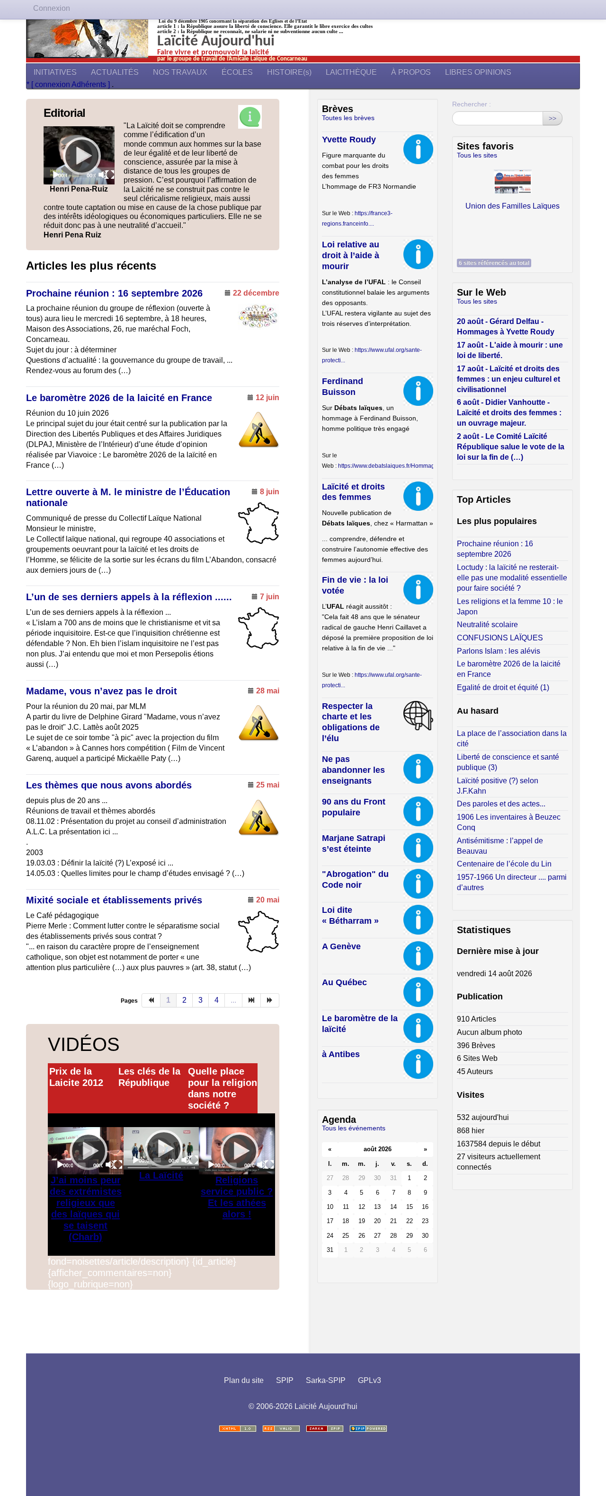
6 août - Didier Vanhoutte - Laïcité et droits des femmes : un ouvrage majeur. (509, 412)
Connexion (51, 8)
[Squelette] (325, 1428)
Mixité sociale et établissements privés (114, 900)
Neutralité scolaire (487, 625)
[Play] (79, 156)
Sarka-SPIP (326, 1380)
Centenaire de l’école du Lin (504, 864)
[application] (79, 155)
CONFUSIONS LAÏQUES (500, 638)
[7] (251, 1000)
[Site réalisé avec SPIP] (368, 1428)
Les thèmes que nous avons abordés (109, 785)
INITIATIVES (55, 72)
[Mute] (102, 174)
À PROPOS (411, 72)
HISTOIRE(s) (289, 72)
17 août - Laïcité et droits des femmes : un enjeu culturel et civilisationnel (508, 379)
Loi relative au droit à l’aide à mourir (350, 255)
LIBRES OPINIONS (478, 72)
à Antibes (341, 1054)
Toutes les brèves (348, 118)
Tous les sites (477, 155)
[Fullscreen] (110, 174)
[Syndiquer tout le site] (281, 1428)
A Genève (341, 946)
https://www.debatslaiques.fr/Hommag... (388, 466)
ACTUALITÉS (115, 72)
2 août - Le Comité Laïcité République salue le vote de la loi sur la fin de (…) (510, 446)
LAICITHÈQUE (351, 72)
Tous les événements (353, 1128)
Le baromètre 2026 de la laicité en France (119, 398)
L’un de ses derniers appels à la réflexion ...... (129, 597)
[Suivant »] (270, 1000)
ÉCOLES (237, 72)
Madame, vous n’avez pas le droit (101, 691)
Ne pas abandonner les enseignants (353, 770)
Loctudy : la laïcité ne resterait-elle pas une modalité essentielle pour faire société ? (512, 577)
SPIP (285, 1380)
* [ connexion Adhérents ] (69, 84)
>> (552, 118)
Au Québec (344, 982)
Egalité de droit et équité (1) (503, 687)
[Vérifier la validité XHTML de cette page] (238, 1428)
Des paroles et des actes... (501, 804)
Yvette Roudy (349, 139)
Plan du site (244, 1380)
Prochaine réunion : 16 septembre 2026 (114, 293)
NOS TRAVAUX (180, 72)
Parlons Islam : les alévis (498, 651)
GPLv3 (369, 1380)
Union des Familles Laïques (512, 206)
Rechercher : (471, 104)
